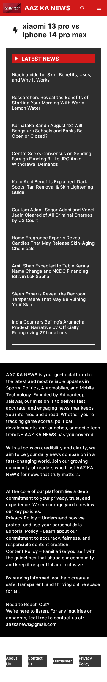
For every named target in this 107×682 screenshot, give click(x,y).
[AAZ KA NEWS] (12, 8)
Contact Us (35, 661)
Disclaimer (63, 661)
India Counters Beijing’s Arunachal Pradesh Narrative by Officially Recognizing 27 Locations (49, 327)
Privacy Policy (85, 661)
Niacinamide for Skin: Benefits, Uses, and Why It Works (51, 77)
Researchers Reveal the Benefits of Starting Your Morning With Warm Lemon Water (50, 103)
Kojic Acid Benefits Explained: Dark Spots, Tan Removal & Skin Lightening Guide (52, 187)
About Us (11, 661)
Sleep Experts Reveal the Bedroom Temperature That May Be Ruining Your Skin (49, 299)
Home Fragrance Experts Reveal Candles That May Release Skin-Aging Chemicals (53, 243)
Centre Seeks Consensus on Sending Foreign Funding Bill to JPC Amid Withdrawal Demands (51, 159)
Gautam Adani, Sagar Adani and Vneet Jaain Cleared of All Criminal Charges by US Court (53, 215)
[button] (82, 8)
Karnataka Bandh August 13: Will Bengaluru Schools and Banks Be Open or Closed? (47, 131)
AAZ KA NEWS (47, 8)
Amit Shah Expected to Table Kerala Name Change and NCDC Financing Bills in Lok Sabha (50, 271)
